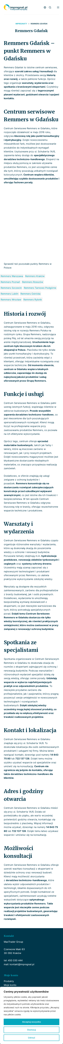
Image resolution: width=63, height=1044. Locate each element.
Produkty (9, 981)
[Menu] (58, 7)
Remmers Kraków (35, 276)
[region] (31, 1015)
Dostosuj (31, 1029)
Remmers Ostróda (30, 293)
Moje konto (10, 985)
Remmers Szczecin (11, 287)
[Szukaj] (50, 7)
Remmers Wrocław (11, 299)
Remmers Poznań (10, 282)
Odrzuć (31, 1037)
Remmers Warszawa (12, 276)
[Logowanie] (45, 7)
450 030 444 (15, 960)
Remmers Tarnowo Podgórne (40, 287)
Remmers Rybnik (32, 299)
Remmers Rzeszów (32, 282)
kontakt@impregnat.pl (22, 964)
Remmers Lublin (9, 293)
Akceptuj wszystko (31, 1022)
